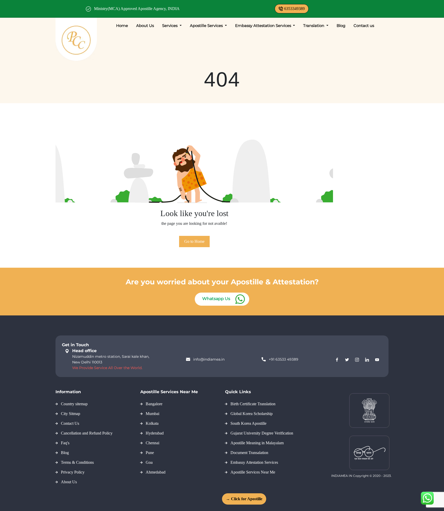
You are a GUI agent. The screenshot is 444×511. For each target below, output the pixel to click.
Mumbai (152, 413)
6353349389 (294, 8)
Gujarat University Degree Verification (261, 433)
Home (122, 25)
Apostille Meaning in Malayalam (257, 443)
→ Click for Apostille (244, 499)
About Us (145, 25)
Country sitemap (74, 404)
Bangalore (154, 404)
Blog (341, 25)
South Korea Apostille (248, 423)
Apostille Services (207, 25)
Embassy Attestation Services (263, 25)
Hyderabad (155, 433)
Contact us (364, 25)
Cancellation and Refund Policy (87, 433)
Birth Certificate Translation (252, 404)
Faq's (65, 443)
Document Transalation (249, 452)
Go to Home (194, 241)
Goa (149, 462)
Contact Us (70, 423)
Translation (314, 25)
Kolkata (152, 423)
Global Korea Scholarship (251, 413)
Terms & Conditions (77, 462)
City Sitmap (70, 413)
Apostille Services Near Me (252, 472)
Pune (150, 452)
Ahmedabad (155, 472)
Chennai (152, 443)
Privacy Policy (73, 472)
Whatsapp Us (216, 298)
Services (170, 25)
